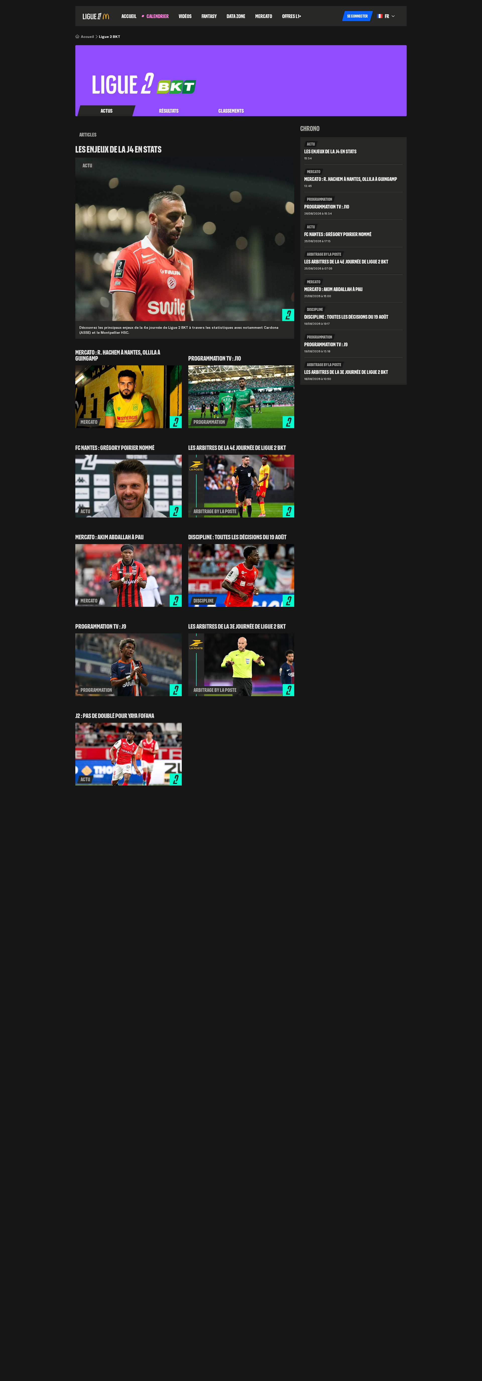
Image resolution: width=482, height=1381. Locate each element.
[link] (87, 36)
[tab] (106, 110)
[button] (357, 16)
